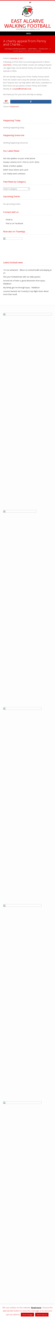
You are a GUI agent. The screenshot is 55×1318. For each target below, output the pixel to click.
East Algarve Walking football (27, 23)
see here (7, 65)
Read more (36, 1307)
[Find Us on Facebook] (27, 2)
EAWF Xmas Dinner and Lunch (15, 170)
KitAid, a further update (12, 166)
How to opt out (42, 1315)
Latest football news (13, 262)
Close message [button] (27, 1315)
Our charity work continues (14, 173)
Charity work (14, 106)
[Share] (30, 102)
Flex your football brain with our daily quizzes (21, 277)
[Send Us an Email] (24, 2)
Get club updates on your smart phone (19, 158)
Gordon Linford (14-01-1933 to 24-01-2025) (21, 162)
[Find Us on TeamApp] (30, 2)
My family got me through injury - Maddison (21, 287)
